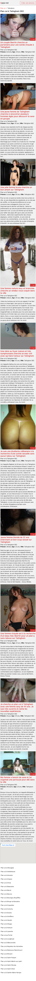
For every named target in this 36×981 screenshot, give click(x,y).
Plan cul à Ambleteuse (8, 871)
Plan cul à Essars (6, 913)
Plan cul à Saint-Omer (8, 969)
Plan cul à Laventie (7, 931)
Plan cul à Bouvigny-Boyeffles (10, 898)
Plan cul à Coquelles (7, 905)
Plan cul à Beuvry (6, 894)
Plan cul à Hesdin (6, 920)
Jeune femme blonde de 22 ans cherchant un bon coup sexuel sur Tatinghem (16, 539)
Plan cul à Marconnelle (8, 942)
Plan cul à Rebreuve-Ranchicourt (11, 950)
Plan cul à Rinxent (6, 954)
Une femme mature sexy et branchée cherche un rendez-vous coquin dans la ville (17, 290)
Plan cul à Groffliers (7, 916)
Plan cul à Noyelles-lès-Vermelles (12, 946)
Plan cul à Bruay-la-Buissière (10, 901)
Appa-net (4, 3)
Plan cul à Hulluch (6, 928)
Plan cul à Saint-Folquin (8, 957)
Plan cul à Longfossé (7, 939)
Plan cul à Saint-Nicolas (8, 965)
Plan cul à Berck (6, 890)
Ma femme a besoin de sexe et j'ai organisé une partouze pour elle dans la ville (17, 779)
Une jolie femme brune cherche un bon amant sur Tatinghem (16, 188)
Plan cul (3, 8)
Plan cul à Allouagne (7, 868)
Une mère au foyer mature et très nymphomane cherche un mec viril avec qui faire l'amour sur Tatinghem (17, 353)
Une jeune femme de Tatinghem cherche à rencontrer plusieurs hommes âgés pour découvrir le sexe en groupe (17, 115)
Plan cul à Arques (6, 879)
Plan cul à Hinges (6, 924)
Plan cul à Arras (6, 883)
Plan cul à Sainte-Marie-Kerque (11, 972)
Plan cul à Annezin (7, 875)
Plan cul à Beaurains (7, 886)
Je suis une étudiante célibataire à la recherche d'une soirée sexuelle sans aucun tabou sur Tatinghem (17, 453)
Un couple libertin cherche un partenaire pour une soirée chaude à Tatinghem (17, 44)
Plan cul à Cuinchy (7, 909)
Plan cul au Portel (6, 935)
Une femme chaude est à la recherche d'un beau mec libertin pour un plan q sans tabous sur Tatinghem (17, 635)
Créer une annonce (27, 3)
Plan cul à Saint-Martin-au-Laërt (11, 961)
